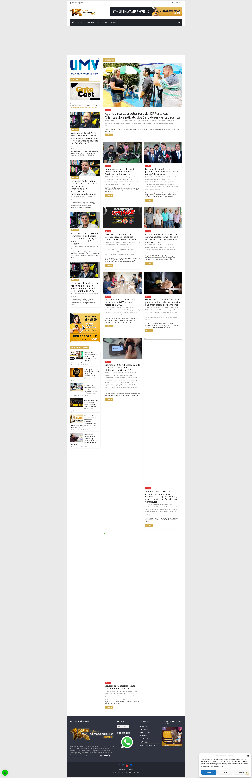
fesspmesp (155, 249)
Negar (225, 772)
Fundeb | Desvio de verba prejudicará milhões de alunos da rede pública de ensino (162, 171)
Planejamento (133, 312)
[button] (248, 756)
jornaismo (171, 184)
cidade (175, 310)
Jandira (133, 382)
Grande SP (108, 382)
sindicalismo (160, 186)
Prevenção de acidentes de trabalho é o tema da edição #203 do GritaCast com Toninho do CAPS (84, 287)
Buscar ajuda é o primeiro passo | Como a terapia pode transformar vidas (91, 372)
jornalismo (160, 123)
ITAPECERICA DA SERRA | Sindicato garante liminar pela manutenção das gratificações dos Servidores (162, 302)
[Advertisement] (126, 40)
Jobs (157, 512)
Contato (161, 509)
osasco (154, 186)
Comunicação (109, 123)
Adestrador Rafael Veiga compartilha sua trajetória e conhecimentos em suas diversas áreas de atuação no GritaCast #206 (84, 138)
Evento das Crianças (124, 123)
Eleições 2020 (129, 378)
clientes (147, 509)
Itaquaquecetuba (171, 249)
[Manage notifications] (247, 773)
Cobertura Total (170, 121)
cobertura (162, 121)
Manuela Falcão (92, 146)
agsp (130, 179)
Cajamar (117, 378)
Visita (122, 315)
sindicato (107, 125)
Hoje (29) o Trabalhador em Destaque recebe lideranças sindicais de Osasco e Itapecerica (121, 237)
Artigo (80, 22)
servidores (167, 123)
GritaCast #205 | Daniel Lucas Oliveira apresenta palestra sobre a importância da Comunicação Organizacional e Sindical (84, 187)
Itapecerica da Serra (150, 123)
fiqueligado (157, 312)
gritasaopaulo (172, 182)
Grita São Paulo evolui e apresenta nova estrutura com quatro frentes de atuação (91, 403)
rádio (118, 252)
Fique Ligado (163, 182)
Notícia (113, 22)
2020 (127, 310)
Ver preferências (241, 772)
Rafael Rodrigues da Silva (129, 177)
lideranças (148, 186)
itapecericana (163, 184)
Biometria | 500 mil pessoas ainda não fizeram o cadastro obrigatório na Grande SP (122, 367)
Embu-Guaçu (108, 380)
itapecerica (141, 123)
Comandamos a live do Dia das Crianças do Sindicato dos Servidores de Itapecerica (120, 171)
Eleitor (136, 378)
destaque (156, 182)
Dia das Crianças (123, 182)
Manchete (143, 739)
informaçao (134, 123)
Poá (118, 385)
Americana (173, 247)
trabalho (166, 512)
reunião (107, 315)
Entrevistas (102, 22)
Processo (159, 317)
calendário (133, 693)
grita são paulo (133, 182)
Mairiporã (113, 385)
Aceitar (209, 772)
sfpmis (173, 123)
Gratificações (165, 312)
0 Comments (152, 121)
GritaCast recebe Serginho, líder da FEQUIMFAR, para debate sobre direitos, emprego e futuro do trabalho (84, 439)
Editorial (90, 22)
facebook (167, 509)
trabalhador (174, 186)
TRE (110, 390)
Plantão (161, 512)
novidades (153, 317)
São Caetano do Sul (114, 387)
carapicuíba (176, 507)
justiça (147, 317)
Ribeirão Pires (124, 385)
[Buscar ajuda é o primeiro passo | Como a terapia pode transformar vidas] (76, 369)
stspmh (118, 315)
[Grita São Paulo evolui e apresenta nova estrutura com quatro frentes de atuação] (76, 399)
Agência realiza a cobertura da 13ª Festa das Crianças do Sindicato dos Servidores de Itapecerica (142, 115)
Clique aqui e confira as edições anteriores (83, 107)
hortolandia (117, 312)
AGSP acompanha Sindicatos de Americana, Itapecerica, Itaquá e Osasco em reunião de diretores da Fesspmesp (161, 238)
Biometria (128, 375)
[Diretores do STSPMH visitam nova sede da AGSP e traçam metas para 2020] (122, 273)
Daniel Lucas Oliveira (170, 307)
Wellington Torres (127, 121)
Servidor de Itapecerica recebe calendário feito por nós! (120, 687)
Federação (148, 249)
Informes (143, 736)
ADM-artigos (165, 245)
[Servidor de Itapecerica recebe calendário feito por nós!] (122, 533)
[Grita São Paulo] (73, 22)
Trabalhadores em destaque (153, 189)
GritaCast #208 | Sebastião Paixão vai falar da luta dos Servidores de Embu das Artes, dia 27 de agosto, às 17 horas (84, 357)
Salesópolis (132, 385)
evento (115, 123)
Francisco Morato (131, 380)
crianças (115, 182)
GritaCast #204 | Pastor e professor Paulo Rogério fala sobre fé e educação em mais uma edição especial (84, 238)
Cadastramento (109, 378)
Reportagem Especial (146, 745)
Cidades (122, 378)
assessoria (136, 310)
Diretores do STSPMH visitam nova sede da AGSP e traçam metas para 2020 (120, 302)
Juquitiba (107, 385)
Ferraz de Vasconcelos (119, 380)
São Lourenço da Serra (127, 387)
